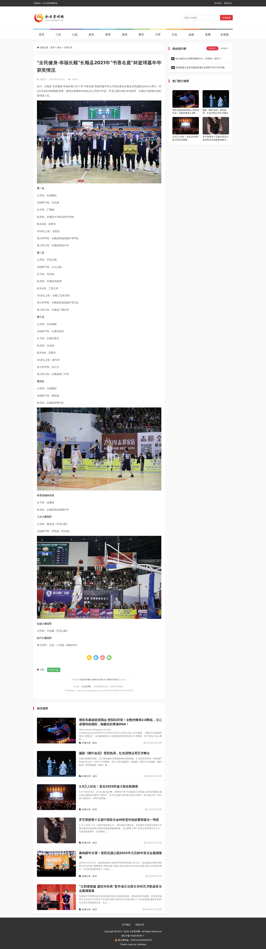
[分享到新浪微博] (102, 657)
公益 (75, 34)
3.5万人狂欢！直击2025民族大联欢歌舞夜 (108, 786)
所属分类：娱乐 (89, 742)
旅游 (124, 34)
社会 (174, 34)
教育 (108, 34)
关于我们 (218, 3)
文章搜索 (226, 17)
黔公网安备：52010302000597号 (135, 940)
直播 (208, 34)
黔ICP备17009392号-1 (133, 935)
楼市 (141, 34)
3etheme (141, 944)
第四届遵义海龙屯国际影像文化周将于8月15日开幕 (198, 67)
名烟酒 (224, 34)
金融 (191, 34)
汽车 (158, 34)
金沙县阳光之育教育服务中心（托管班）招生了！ (197, 58)
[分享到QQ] (95, 657)
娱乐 (91, 34)
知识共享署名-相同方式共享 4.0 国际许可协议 (99, 679)
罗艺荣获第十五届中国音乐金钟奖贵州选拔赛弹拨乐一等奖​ (119, 820)
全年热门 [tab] (224, 48)
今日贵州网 (86, 686)
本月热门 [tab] (212, 48)
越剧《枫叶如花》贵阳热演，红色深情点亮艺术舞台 (114, 753)
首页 (41, 34)
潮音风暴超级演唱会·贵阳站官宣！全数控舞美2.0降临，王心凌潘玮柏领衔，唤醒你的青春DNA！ (185, 112)
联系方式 (228, 3)
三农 (58, 34)
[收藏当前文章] (89, 657)
